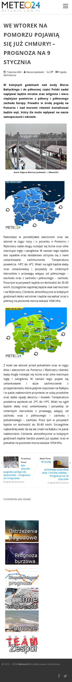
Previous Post (17, 468)
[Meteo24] (21, 12)
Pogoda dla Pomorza (14, 481)
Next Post (54, 469)
